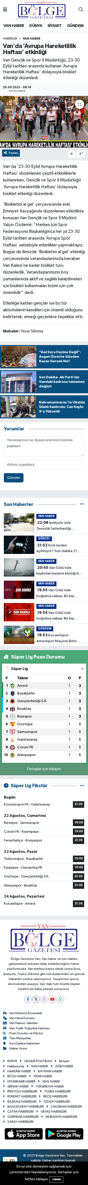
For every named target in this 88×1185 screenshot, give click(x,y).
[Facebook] (28, 999)
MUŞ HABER (51, 1081)
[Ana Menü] (5, 10)
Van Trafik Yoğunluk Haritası (29, 1028)
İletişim (64, 1061)
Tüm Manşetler (20, 1038)
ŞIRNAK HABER (18, 1086)
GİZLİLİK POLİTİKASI (38, 1061)
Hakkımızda (15, 1066)
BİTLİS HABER (17, 1076)
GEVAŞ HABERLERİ (54, 1111)
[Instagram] (44, 999)
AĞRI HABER (64, 1066)
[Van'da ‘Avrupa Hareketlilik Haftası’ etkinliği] (44, 122)
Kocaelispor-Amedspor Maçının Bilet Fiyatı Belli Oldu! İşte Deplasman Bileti (56, 638)
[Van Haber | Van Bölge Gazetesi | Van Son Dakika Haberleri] (42, 10)
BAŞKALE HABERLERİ (22, 1101)
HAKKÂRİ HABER (19, 1071)
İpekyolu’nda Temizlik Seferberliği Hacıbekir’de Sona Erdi (55, 526)
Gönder (13, 478)
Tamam (56, 1179)
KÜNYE (12, 1061)
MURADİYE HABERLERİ (61, 1116)
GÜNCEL (44, 538)
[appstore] (24, 1135)
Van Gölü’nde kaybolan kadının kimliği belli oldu (60, 571)
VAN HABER (13, 26)
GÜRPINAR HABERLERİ (23, 1116)
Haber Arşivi (18, 1048)
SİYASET (54, 26)
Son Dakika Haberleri (24, 1043)
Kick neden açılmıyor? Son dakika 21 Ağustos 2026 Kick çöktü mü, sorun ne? (57, 548)
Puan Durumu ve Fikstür (26, 1033)
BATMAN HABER (50, 1071)
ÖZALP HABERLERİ (57, 1101)
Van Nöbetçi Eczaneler (25, 1013)
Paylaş (13, 153)
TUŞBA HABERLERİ (57, 1091)
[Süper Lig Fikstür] (82, 786)
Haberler (10, 38)
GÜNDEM (75, 26)
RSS (12, 1160)
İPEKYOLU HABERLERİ (22, 1091)
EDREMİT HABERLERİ (21, 1096)
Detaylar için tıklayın (44, 769)
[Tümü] (82, 504)
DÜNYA (35, 26)
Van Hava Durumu (22, 1018)
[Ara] (80, 10)
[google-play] (64, 1135)
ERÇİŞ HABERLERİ (55, 1096)
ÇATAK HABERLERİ (20, 1111)
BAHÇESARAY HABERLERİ (25, 1106)
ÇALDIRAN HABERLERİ (66, 1106)
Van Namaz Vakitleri (23, 1023)
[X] (36, 999)
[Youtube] (52, 999)
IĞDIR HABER (43, 1076)
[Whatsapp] (60, 999)
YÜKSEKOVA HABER (50, 1086)
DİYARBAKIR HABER (21, 1081)
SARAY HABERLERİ (20, 1121)
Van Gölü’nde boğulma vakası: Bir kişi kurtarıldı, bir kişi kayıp (55, 593)
